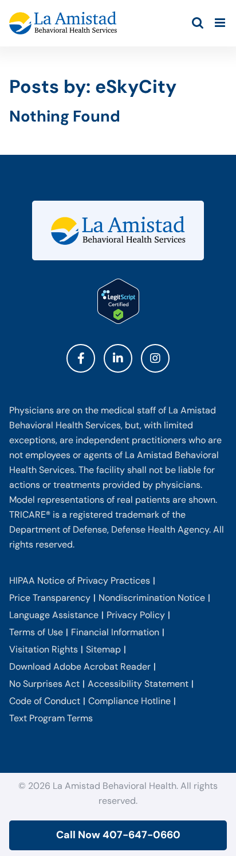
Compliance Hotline (129, 701)
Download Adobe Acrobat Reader (80, 666)
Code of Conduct (44, 701)
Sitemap (103, 649)
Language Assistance (54, 615)
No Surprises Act (44, 684)
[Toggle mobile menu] (221, 23)
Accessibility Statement (138, 684)
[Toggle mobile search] (197, 23)
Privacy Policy (136, 615)
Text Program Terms (51, 718)
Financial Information (115, 632)
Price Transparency (50, 598)
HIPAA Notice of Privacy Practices (79, 580)
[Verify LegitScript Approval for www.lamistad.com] (118, 301)
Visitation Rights (43, 649)
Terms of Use (36, 632)
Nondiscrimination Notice (152, 598)
